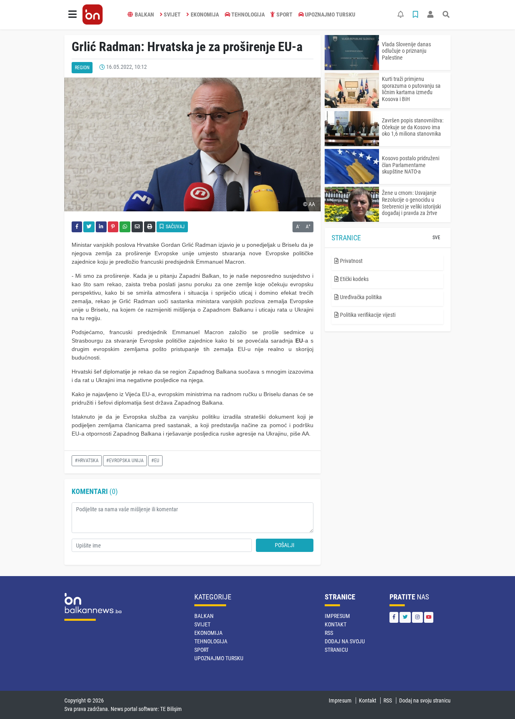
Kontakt (335, 624)
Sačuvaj (175, 226)
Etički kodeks (354, 279)
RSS (329, 633)
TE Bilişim (171, 709)
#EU (155, 460)
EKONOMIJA (205, 14)
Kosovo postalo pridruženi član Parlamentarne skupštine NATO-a (410, 165)
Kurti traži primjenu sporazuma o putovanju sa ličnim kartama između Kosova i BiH (411, 89)
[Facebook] (393, 617)
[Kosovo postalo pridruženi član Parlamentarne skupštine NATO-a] (352, 166)
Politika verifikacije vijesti (367, 315)
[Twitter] (405, 617)
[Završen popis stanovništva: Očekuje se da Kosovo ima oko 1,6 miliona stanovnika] (352, 128)
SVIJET (172, 14)
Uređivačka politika (360, 297)
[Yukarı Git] (494, 698)
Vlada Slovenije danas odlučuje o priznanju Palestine (406, 51)
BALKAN (144, 14)
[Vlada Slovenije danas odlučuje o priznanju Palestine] (352, 52)
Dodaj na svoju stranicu (425, 700)
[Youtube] (428, 617)
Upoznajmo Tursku (330, 14)
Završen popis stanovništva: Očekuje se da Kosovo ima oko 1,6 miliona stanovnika (412, 127)
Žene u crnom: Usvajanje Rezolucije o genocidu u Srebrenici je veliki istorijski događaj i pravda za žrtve (411, 203)
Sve (436, 237)
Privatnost (351, 261)
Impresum (337, 616)
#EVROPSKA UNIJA (125, 460)
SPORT (284, 14)
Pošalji (285, 545)
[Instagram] (417, 617)
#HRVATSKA (87, 460)
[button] (72, 14)
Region (82, 67)
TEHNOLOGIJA (248, 14)
